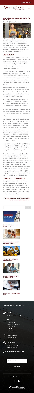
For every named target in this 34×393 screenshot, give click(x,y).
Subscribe (17, 366)
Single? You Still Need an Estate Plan (11, 294)
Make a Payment (26, 2)
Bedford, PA (10, 329)
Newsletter (18, 22)
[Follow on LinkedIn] (19, 381)
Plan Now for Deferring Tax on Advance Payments (11, 277)
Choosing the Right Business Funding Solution (10, 259)
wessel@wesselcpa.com (14, 315)
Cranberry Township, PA (13, 324)
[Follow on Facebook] (15, 381)
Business (12, 22)
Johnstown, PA (11, 322)
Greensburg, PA (11, 331)
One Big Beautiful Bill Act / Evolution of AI (10, 225)
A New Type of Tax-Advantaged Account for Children (11, 242)
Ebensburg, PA (11, 327)
